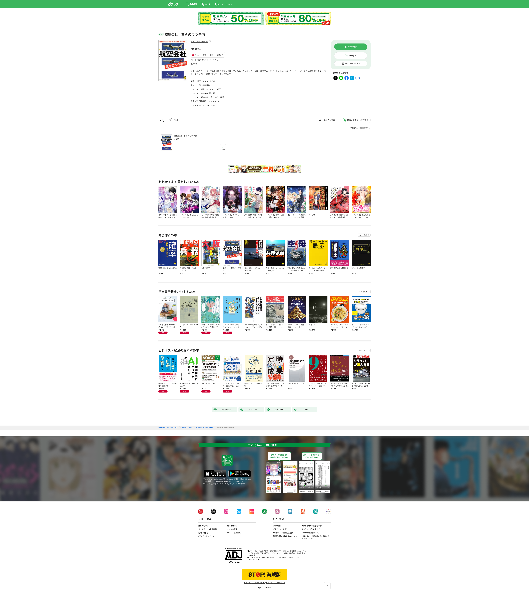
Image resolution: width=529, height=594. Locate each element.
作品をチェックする (352, 64)
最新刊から (365, 128)
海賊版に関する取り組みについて (285, 536)
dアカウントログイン (206, 536)
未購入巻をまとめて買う (357, 120)
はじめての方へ (204, 526)
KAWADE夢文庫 (208, 93)
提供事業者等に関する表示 (312, 526)
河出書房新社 (205, 85)
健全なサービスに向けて (311, 529)
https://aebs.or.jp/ (255, 560)
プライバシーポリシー (281, 529)
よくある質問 (232, 529)
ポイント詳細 (215, 55)
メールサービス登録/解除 (207, 529)
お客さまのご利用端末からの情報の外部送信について (316, 537)
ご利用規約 (277, 526)
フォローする (210, 41)
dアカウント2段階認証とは (283, 533)
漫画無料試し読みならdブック (167, 427)
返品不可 (194, 64)
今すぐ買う (353, 47)
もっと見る (363, 235)
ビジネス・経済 (214, 89)
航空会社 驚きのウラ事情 (185, 136)
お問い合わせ (203, 533)
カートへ (353, 56)
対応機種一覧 (232, 526)
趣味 (203, 89)
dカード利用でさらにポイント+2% (204, 60)
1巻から (354, 128)
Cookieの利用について (310, 533)
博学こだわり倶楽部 (199, 41)
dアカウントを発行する (254, 582)
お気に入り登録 (328, 120)
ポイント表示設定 (234, 533)
